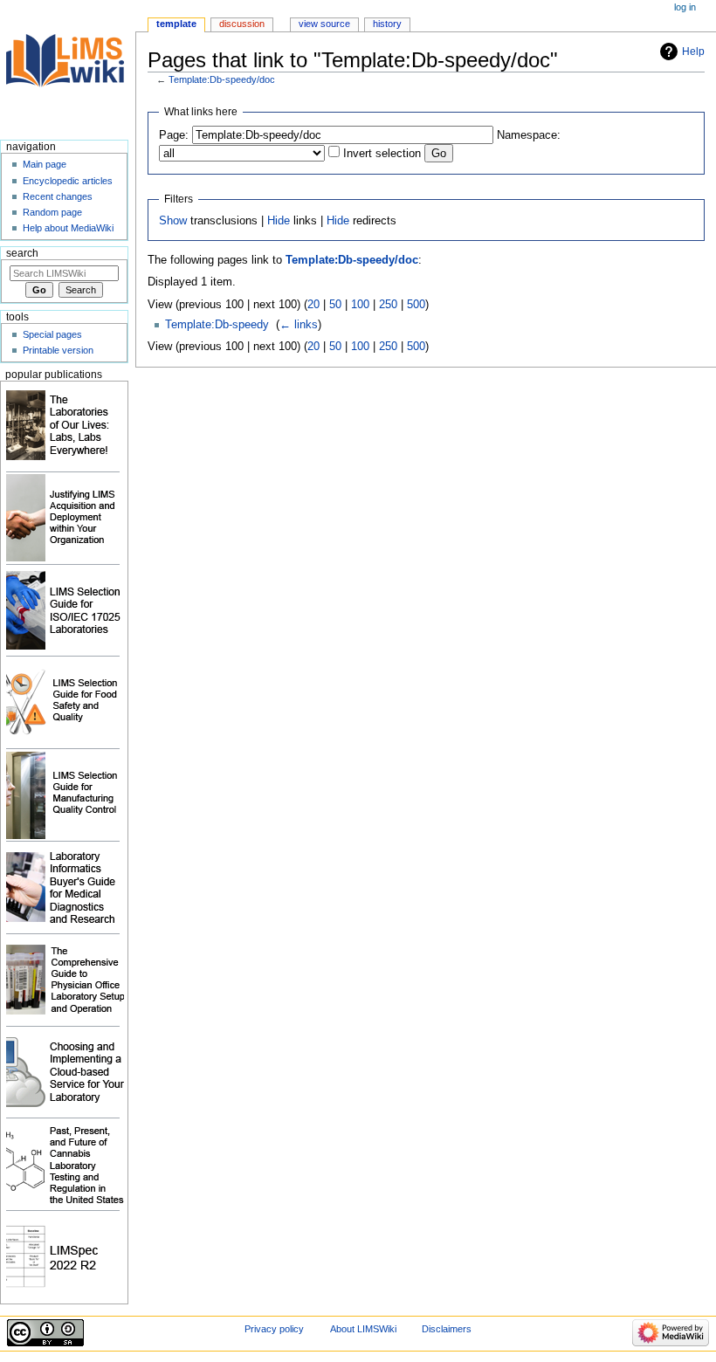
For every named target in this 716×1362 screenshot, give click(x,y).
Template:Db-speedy (217, 325)
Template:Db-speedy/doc (222, 79)
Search (22, 253)
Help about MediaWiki (68, 228)
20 (313, 305)
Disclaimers (447, 1329)
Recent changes (58, 196)
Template (176, 23)
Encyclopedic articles (68, 180)
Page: (174, 135)
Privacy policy (274, 1329)
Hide (278, 221)
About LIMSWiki (363, 1329)
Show (173, 221)
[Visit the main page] (67, 67)
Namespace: (529, 135)
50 (335, 305)
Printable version (58, 350)
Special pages (52, 334)
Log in (685, 7)
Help (693, 51)
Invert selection (382, 154)
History (387, 23)
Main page (44, 164)
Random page (52, 212)
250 (388, 305)
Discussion (242, 23)
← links (298, 325)
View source (324, 23)
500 (416, 305)
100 (360, 305)
